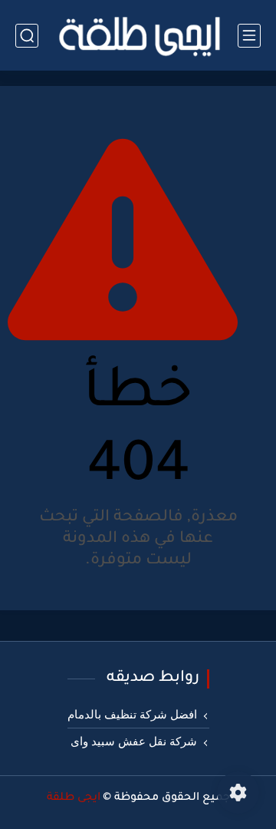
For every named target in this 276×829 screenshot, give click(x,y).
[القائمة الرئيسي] (249, 36)
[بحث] (26, 36)
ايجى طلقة (73, 798)
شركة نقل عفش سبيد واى (134, 741)
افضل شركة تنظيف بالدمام (132, 714)
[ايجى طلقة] (138, 35)
